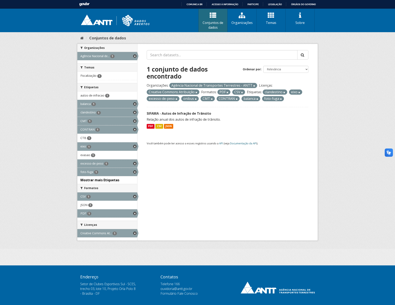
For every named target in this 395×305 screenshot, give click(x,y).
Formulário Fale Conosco (179, 293)
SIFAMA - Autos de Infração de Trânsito (179, 113)
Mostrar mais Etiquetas (99, 180)
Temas (271, 22)
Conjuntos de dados (213, 25)
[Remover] (254, 85)
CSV (159, 126)
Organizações (242, 22)
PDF (150, 126)
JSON (168, 126)
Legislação (275, 4)
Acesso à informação (225, 4)
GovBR (84, 4)
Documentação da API (243, 143)
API (221, 143)
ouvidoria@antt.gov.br (176, 288)
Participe (253, 4)
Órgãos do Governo (303, 4)
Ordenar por (252, 69)
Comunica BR (194, 4)
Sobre (300, 22)
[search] (302, 55)
